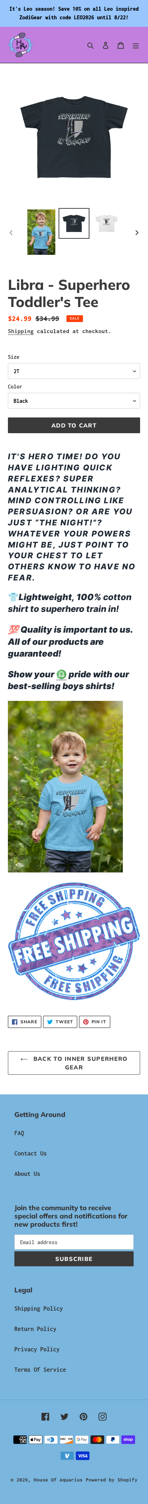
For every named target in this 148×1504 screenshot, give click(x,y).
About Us (27, 1174)
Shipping (21, 331)
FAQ (19, 1133)
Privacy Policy (37, 1349)
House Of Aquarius (58, 1480)
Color (15, 387)
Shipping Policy (38, 1308)
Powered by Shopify (112, 1480)
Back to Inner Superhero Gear (79, 1063)
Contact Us (30, 1153)
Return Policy (35, 1329)
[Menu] (135, 44)
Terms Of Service (40, 1369)
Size (13, 357)
